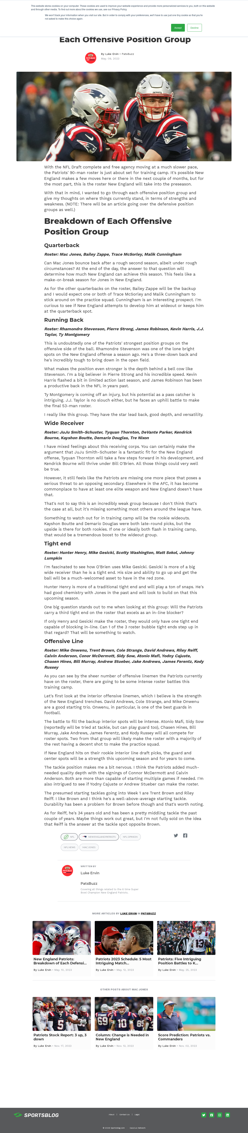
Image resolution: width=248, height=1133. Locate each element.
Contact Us (124, 1114)
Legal (137, 1114)
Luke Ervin (112, 53)
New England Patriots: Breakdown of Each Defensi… (60, 961)
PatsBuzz (128, 53)
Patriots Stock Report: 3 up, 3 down (60, 1037)
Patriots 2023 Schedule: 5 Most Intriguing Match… (124, 961)
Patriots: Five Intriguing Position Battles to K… (179, 961)
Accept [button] (178, 27)
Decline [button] (194, 27)
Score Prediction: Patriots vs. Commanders (184, 1037)
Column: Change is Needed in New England (122, 1037)
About (111, 1114)
